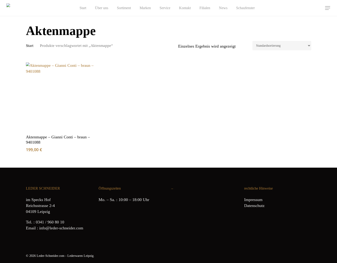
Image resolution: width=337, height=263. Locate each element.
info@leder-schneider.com (61, 228)
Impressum (253, 199)
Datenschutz (254, 205)
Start (29, 45)
